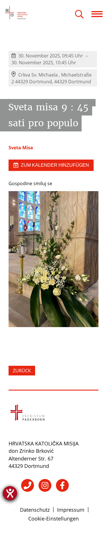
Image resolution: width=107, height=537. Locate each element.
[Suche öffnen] (79, 15)
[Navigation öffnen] (99, 14)
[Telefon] (27, 485)
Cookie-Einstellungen (53, 518)
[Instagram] (45, 485)
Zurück (22, 370)
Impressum (70, 509)
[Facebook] (62, 485)
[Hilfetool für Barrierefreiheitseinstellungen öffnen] (10, 493)
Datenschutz (35, 509)
